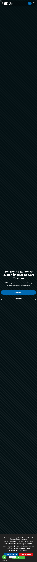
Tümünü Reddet (26, 554)
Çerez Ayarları (18, 558)
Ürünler (18, 298)
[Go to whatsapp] (4, 557)
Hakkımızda (18, 292)
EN (29, 3)
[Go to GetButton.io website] (4, 560)
